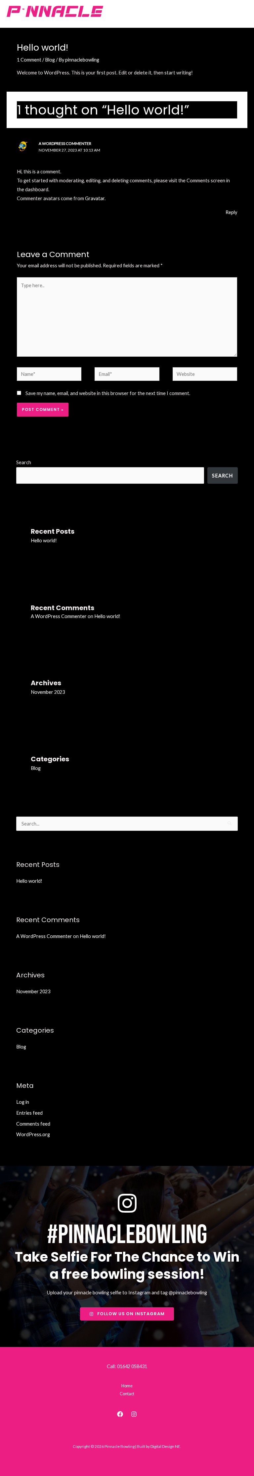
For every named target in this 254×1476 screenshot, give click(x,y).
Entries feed (29, 1113)
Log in (22, 1102)
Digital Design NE (165, 1446)
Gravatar (95, 198)
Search (23, 462)
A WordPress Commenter (65, 143)
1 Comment (29, 60)
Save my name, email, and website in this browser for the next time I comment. (107, 393)
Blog (50, 60)
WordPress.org (33, 1134)
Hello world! (44, 540)
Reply (231, 212)
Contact (127, 1393)
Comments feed (33, 1124)
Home (127, 1385)
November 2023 (48, 692)
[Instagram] (134, 1414)
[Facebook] (120, 1414)
